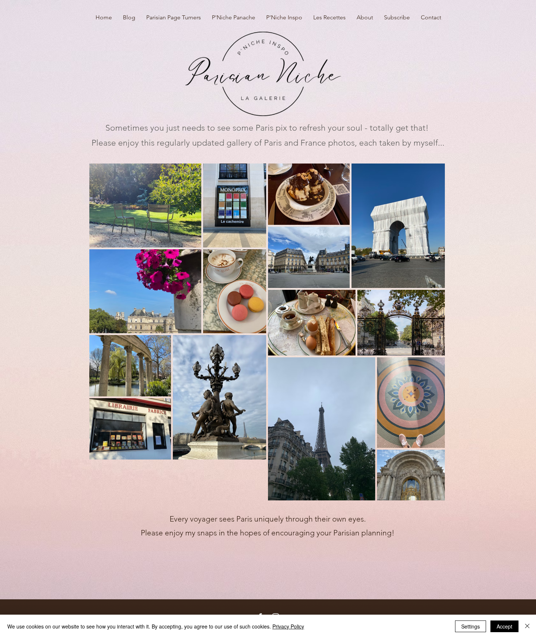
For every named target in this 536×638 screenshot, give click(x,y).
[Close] (527, 626)
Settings (470, 626)
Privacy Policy (288, 626)
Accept (504, 626)
